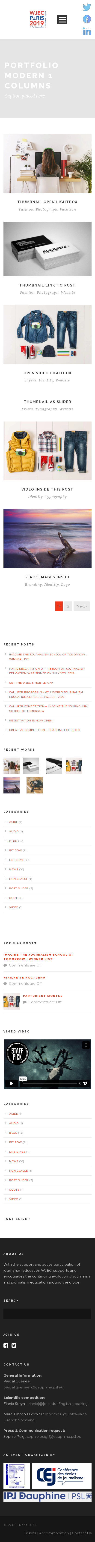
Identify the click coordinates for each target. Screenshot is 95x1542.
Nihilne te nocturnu (24, 977)
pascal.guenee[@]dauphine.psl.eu (33, 1387)
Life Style (17, 860)
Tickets (30, 1533)
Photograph (46, 209)
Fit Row (15, 850)
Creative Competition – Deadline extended (44, 730)
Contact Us (82, 1533)
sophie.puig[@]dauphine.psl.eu (54, 1436)
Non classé (18, 879)
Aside (13, 822)
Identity (46, 380)
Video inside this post (47, 489)
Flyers (30, 380)
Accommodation (54, 1533)
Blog (13, 841)
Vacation (68, 209)
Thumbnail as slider (47, 402)
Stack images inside (47, 577)
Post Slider (18, 888)
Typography (46, 409)
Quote (14, 898)
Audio (14, 831)
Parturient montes (43, 996)
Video (13, 907)
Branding (33, 584)
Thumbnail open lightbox (47, 202)
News (13, 869)
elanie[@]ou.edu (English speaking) (58, 1403)
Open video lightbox (48, 373)
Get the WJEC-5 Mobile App (31, 682)
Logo (65, 584)
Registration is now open (30, 720)
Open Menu (62, 19)
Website (68, 292)
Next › (82, 606)
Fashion (26, 209)
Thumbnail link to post (47, 285)
